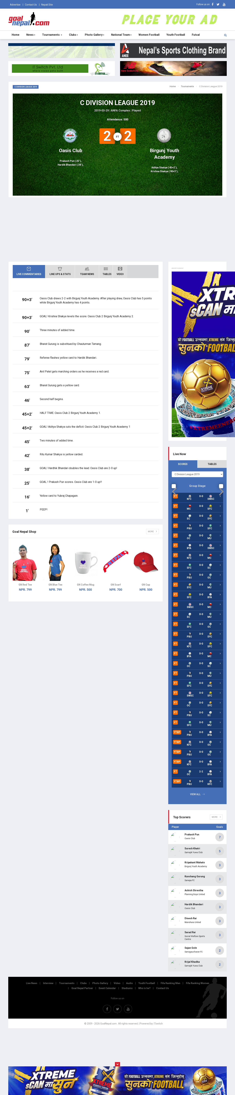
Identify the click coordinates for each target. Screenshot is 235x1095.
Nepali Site (47, 4)
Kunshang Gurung (195, 876)
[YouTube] (224, 4)
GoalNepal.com (29, 19)
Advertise (15, 4)
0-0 (201, 496)
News (30, 34)
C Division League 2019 (117, 103)
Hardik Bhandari (194, 904)
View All (195, 794)
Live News (31, 983)
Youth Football (175, 34)
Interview (48, 983)
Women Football (148, 34)
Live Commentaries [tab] (29, 274)
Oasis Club (190, 838)
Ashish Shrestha (194, 890)
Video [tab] (120, 274)
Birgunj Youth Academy (196, 866)
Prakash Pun (192, 834)
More (151, 531)
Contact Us (31, 4)
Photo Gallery (94, 34)
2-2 (201, 771)
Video (117, 983)
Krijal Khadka (192, 961)
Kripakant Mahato (195, 862)
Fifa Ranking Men (170, 983)
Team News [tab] (87, 274)
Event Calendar (107, 988)
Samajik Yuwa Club (193, 852)
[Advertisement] (117, 232)
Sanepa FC (190, 880)
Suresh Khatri (192, 848)
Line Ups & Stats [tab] (60, 274)
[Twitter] (218, 4)
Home (15, 34)
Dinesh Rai (191, 918)
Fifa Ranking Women (197, 983)
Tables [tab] (107, 274)
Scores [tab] (183, 464)
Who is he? (144, 988)
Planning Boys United (195, 894)
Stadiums (127, 988)
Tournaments (51, 34)
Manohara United (193, 922)
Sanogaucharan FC (194, 952)
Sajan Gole (191, 947)
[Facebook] (212, 4)
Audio (129, 983)
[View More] (220, 506)
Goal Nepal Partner (82, 988)
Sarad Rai (190, 932)
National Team (120, 34)
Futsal (196, 34)
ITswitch (158, 1023)
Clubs (72, 34)
